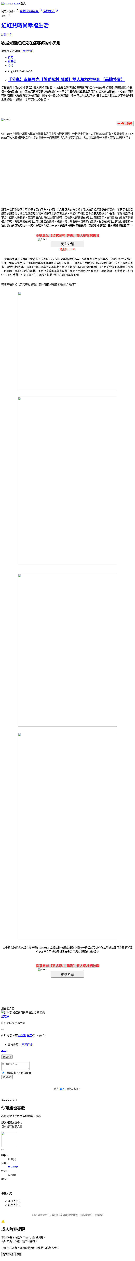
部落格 (12, 61)
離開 (19, 1254)
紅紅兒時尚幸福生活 (25, 26)
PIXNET (43, 1215)
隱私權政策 (86, 1215)
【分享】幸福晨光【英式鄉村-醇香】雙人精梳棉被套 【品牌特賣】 (66, 79)
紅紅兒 (5, 1016)
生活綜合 (28, 51)
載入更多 (7, 1057)
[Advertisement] (39, 169)
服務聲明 (98, 1215)
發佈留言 (7, 1077)
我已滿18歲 (8, 1254)
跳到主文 (6, 34)
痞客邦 (22, 1035)
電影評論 (27, 1044)
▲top (4, 1050)
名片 (10, 65)
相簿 (10, 57)
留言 (29, 1035)
